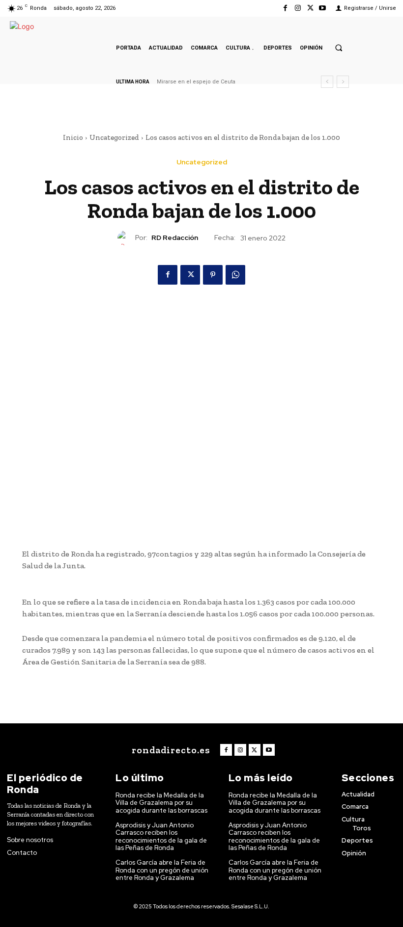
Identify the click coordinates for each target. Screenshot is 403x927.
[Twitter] (310, 8)
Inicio (73, 137)
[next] (343, 82)
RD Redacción (174, 238)
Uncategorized (114, 137)
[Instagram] (297, 8)
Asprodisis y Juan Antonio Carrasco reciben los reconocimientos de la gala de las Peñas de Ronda (161, 836)
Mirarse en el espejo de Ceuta (196, 82)
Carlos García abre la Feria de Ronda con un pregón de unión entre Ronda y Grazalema (161, 870)
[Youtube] (323, 8)
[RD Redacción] (126, 238)
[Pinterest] (213, 275)
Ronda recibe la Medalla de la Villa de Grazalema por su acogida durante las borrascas (161, 803)
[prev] (327, 82)
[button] (338, 47)
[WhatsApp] (235, 275)
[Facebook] (285, 8)
